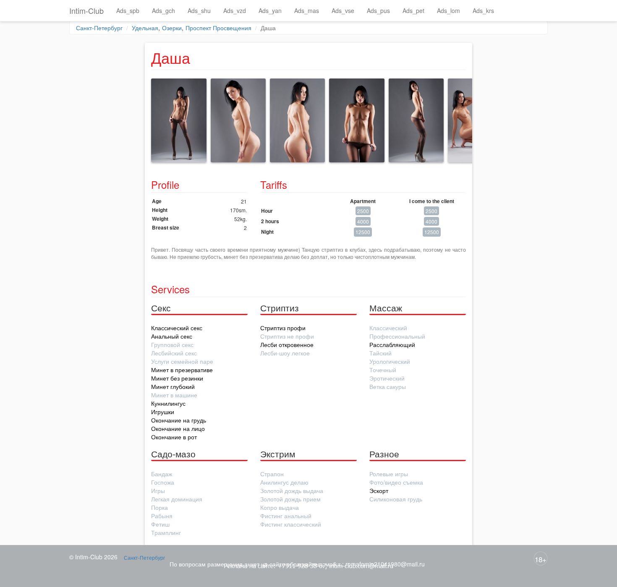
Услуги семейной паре (182, 361)
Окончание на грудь (178, 420)
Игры (158, 490)
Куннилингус (168, 403)
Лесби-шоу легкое (285, 353)
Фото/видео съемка (396, 482)
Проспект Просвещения (218, 27)
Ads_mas (306, 10)
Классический (388, 328)
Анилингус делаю (284, 482)
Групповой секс (172, 344)
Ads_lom (448, 10)
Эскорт (378, 490)
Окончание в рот (174, 437)
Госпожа (162, 482)
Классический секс (176, 328)
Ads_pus (378, 10)
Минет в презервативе (182, 369)
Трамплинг (166, 532)
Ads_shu (199, 10)
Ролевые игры (388, 474)
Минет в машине (174, 395)
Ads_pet (413, 10)
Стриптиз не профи (287, 336)
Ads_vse (343, 10)
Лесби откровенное (287, 344)
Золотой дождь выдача (291, 490)
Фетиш (160, 524)
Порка (159, 507)
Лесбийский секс (174, 353)
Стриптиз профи (283, 328)
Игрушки (162, 411)
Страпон (272, 474)
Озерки (172, 27)
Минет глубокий (173, 386)
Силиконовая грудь (395, 499)
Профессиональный (397, 336)
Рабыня (162, 515)
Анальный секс (171, 336)
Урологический (389, 361)
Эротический (387, 378)
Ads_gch (163, 10)
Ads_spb (127, 10)
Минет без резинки (177, 378)
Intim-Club (86, 10)
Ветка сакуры (387, 386)
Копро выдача (279, 507)
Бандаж (161, 474)
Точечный (382, 369)
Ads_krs (483, 10)
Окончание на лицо (178, 428)
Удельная (145, 27)
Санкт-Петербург (99, 27)
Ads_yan (270, 10)
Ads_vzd (234, 10)
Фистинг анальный (285, 515)
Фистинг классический (290, 524)
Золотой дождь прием (290, 499)
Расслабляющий (392, 344)
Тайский (380, 353)
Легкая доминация (176, 499)
